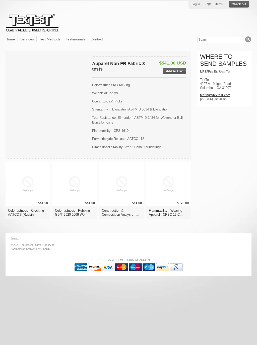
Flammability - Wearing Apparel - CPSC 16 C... (166, 212)
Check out (239, 4)
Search (15, 238)
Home (10, 39)
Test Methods (49, 39)
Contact (97, 39)
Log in (195, 4)
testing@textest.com (215, 95)
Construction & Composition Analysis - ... (120, 212)
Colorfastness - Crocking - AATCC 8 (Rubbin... (27, 212)
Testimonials (75, 39)
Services (27, 39)
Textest (24, 244)
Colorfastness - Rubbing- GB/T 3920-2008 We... (73, 212)
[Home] (32, 28)
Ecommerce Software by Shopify (30, 248)
